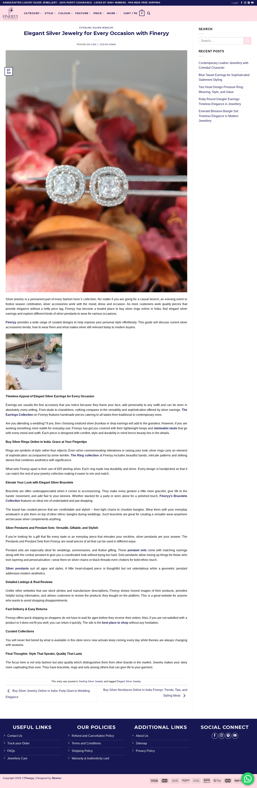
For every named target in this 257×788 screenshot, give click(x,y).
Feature (81, 13)
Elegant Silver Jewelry (129, 681)
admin (112, 44)
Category (31, 13)
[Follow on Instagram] (245, 3)
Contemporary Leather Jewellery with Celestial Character (223, 65)
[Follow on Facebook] (241, 3)
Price (98, 13)
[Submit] (247, 40)
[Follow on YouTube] (252, 3)
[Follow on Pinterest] (249, 3)
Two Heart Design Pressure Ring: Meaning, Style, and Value (221, 89)
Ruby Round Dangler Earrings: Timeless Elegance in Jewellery (220, 101)
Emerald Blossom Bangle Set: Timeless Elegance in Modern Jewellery (219, 116)
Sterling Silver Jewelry (96, 27)
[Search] (148, 13)
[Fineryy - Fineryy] (10, 13)
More (111, 13)
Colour (64, 13)
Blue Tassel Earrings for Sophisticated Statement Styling (224, 77)
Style (49, 13)
